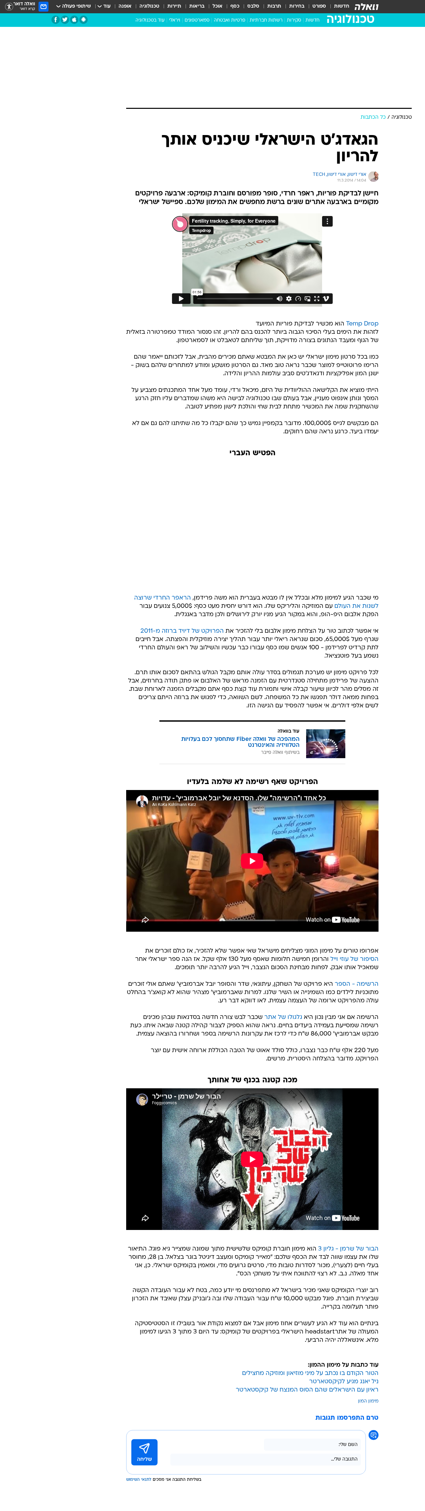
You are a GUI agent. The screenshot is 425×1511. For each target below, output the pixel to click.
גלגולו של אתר (283, 1017)
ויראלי (174, 20)
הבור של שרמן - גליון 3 (348, 1249)
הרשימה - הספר (357, 984)
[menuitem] (337, 6)
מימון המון (368, 1401)
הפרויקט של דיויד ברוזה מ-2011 (182, 631)
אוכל (217, 6)
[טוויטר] (65, 20)
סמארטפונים (197, 20)
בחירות (296, 6)
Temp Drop (362, 324)
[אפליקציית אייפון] (74, 20)
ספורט (319, 6)
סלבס (253, 6)
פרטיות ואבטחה (229, 20)
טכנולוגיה (149, 6)
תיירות (174, 6)
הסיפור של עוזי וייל (354, 959)
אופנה (125, 6)
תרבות (274, 6)
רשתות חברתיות (266, 20)
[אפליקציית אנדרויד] (83, 20)
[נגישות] (9, 7)
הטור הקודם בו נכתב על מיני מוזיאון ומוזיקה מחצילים (310, 1373)
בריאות (197, 6)
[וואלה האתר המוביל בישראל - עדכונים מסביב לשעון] (367, 6)
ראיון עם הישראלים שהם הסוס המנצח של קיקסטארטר (307, 1390)
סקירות (294, 20)
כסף (234, 6)
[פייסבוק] (55, 20)
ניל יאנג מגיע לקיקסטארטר (344, 1382)
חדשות (341, 6)
